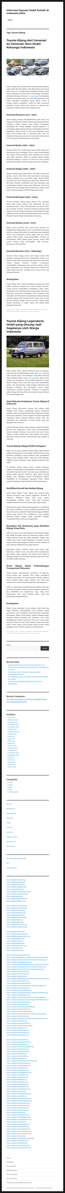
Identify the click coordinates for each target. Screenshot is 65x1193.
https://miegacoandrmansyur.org (18, 1145)
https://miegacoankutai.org (16, 1112)
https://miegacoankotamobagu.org (18, 1063)
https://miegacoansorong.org (36, 1014)
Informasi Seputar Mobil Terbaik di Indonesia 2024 (20, 1188)
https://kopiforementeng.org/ (17, 917)
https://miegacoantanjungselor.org (18, 1009)
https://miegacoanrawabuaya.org (18, 988)
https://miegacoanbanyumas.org (18, 1049)
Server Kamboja (12, 1174)
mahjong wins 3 (12, 837)
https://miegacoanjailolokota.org (18, 1115)
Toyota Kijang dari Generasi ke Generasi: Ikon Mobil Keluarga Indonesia (26, 44)
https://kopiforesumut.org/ (16, 884)
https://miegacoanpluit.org (16, 999)
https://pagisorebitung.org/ (16, 910)
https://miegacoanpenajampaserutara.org (21, 1007)
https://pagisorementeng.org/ (17, 905)
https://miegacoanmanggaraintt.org (19, 1072)
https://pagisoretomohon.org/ (17, 908)
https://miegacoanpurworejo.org (18, 1108)
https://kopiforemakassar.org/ (17, 927)
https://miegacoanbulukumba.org (18, 1051)
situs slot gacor (12, 868)
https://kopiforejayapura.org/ (16, 887)
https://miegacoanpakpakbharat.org (19, 1119)
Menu (10, 20)
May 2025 (11, 741)
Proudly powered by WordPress (44, 1188)
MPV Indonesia (43, 309)
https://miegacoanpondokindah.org (19, 990)
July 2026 (11, 717)
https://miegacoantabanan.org (17, 1082)
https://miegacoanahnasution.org (18, 955)
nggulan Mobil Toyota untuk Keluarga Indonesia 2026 (26, 665)
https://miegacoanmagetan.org (17, 1077)
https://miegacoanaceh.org (16, 969)
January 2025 (12, 750)
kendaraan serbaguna (25, 631)
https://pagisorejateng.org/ (16, 915)
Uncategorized (13, 792)
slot (8, 863)
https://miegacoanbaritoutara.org (18, 1105)
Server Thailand (12, 1178)
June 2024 (11, 760)
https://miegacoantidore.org (36, 967)
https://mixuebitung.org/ (15, 889)
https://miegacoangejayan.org (17, 957)
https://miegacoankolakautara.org (37, 999)
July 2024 (11, 757)
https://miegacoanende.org (39, 964)
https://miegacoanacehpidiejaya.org (19, 1117)
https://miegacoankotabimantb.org (19, 983)
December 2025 (13, 724)
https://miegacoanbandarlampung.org (20, 1011)
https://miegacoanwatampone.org (18, 1103)
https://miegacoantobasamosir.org (18, 1089)
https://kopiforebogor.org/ (16, 943)
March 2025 (12, 746)
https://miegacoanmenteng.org (17, 997)
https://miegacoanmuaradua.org (18, 1004)
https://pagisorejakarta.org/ (16, 901)
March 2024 (12, 767)
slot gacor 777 (11, 841)
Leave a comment (34, 311)
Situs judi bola (11, 1166)
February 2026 (13, 720)
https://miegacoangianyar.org (17, 1018)
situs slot (10, 832)
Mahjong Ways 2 (12, 1170)
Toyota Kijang (24, 311)
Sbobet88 (10, 1162)
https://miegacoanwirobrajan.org (18, 1030)
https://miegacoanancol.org (16, 1136)
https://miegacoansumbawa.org (17, 1110)
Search (9, 645)
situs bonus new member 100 (16, 699)
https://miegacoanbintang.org (17, 1054)
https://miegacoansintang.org (36, 960)
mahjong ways (11, 813)
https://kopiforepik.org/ (15, 920)
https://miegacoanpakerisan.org (17, 1140)
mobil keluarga (34, 309)
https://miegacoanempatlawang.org (19, 1098)
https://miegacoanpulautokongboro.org (20, 1046)
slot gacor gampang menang (16, 858)
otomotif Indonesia (15, 633)
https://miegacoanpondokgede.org (18, 995)
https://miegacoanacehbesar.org (18, 1084)
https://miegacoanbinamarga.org (18, 978)
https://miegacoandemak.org (16, 1122)
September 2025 (13, 731)
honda (10, 785)
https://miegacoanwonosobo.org (18, 974)
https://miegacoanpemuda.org (37, 957)
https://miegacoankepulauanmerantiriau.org (22, 1061)
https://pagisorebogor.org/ (16, 931)
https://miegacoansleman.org (37, 1018)
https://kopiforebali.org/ (15, 941)
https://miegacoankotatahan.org (18, 971)
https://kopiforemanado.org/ (16, 945)
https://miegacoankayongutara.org (18, 1042)
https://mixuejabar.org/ (15, 948)
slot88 (9, 823)
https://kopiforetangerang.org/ (17, 894)
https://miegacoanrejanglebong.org (19, 1093)
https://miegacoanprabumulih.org (18, 964)
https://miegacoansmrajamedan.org (19, 1148)
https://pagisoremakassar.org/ (17, 898)
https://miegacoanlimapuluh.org (18, 1126)
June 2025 (11, 738)
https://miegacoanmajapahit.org (18, 1035)
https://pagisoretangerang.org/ (17, 934)
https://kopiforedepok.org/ (16, 938)
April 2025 (11, 743)
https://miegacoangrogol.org (16, 992)
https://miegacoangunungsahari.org (19, 1133)
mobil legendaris (37, 631)
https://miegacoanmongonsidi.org (18, 1023)
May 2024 (11, 762)
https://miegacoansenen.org (39, 978)
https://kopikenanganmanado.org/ (18, 936)
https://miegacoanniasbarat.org (17, 1075)
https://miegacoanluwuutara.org (18, 1086)
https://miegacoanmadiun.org (17, 1143)
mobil (16, 631)
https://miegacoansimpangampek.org (19, 1101)
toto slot (9, 827)
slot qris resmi (33, 96)
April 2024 (11, 764)
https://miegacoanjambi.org (16, 1014)
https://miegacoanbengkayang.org (18, 1129)
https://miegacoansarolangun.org (18, 1124)
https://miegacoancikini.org (36, 985)
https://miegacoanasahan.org (17, 1096)
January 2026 (12, 722)
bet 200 (9, 804)
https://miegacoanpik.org (37, 997)
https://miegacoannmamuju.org (17, 1070)
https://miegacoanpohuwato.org (18, 1044)
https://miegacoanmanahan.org (17, 1039)
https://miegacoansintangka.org (18, 1056)
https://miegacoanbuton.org (16, 1091)
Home (9, 1158)
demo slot (10, 818)
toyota (18, 309)
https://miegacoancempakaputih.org (19, 1131)
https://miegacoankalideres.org (37, 992)
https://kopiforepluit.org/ (15, 922)
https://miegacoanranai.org (34, 969)
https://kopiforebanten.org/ (16, 880)
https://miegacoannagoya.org (17, 1021)
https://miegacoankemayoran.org (18, 981)
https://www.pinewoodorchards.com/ (19, 1182)
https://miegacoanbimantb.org (17, 1068)
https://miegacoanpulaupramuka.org (19, 962)
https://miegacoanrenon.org (16, 960)
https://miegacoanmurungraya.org (18, 1065)
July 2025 (11, 736)
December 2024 (13, 753)
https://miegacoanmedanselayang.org (19, 1025)
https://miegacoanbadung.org (17, 1079)
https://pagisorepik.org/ (15, 896)
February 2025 (13, 748)
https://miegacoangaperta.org (17, 1028)
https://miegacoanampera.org (17, 976)
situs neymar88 (33, 378)
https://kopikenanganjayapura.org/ (19, 891)
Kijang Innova (25, 309)
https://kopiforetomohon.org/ (17, 924)
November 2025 (13, 727)
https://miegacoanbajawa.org (16, 1058)
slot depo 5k (11, 808)
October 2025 (12, 729)
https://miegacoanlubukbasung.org (19, 1002)
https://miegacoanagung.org (16, 967)
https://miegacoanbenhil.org (16, 985)
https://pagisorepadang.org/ (16, 913)
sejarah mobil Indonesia (13, 311)
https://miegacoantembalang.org (18, 1032)
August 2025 (12, 734)
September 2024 (13, 755)
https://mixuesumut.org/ (15, 950)
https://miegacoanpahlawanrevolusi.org (20, 1138)
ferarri (10, 782)
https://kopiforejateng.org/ (16, 882)
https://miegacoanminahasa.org (17, 1016)
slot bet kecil (11, 846)
